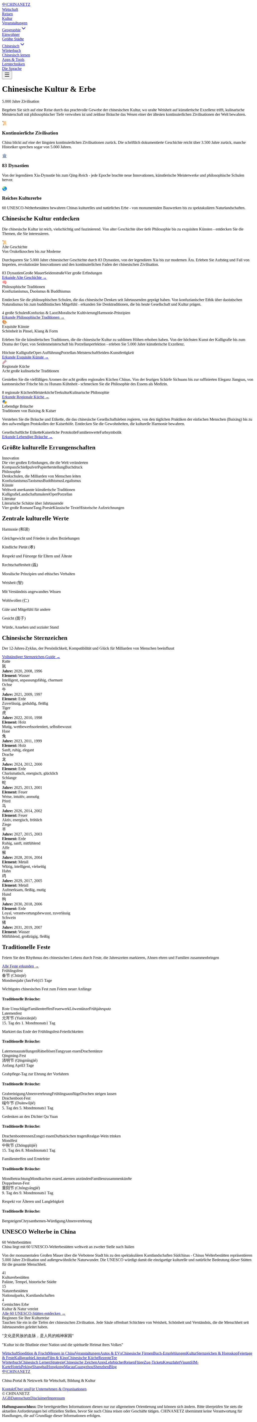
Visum (185, 1362)
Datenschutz (20, 1398)
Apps (101, 1362)
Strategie (57, 1362)
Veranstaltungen (14, 23)
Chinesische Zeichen (80, 1362)
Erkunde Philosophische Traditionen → (33, 317)
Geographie (11, 30)
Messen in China (61, 1353)
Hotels (16, 1367)
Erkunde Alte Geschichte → (24, 277)
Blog (113, 1367)
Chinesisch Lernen (35, 1362)
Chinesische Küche (83, 1358)
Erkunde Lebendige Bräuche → (27, 437)
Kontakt (8, 1389)
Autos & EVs (111, 1353)
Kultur (7, 18)
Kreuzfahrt (171, 1362)
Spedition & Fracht (33, 1353)
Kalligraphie (24, 1358)
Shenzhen (101, 1367)
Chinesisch (10, 46)
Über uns (22, 1389)
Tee (114, 1358)
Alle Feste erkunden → (20, 966)
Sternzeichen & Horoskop (217, 1353)
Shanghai (39, 1367)
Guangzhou (84, 1367)
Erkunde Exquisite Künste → (25, 357)
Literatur (40, 1358)
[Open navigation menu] (7, 75)
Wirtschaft (10, 9)
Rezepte (104, 1358)
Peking (26, 1367)
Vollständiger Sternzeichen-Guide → (31, 657)
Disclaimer (38, 1398)
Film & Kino (57, 1358)
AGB (6, 1398)
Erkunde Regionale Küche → (25, 397)
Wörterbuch (11, 1362)
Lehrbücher (115, 1362)
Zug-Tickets (153, 1362)
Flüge (139, 1362)
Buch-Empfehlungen (169, 1353)
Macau (69, 1367)
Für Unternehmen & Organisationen (58, 1389)
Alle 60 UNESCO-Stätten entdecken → (34, 1313)
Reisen (7, 14)
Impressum (56, 1398)
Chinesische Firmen (137, 1353)
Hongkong (55, 1367)
